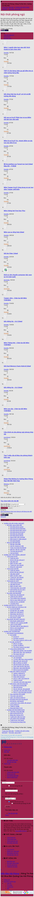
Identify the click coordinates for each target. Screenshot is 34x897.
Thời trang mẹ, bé (12, 841)
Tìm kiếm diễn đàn (12, 760)
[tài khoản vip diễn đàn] (17, 894)
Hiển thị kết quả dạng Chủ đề (22, 803)
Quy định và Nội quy (10, 881)
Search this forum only (17, 802)
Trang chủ (7, 750)
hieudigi (6, 53)
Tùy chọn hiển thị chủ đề (10, 501)
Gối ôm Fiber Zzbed (11, 253)
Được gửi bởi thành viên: (9, 789)
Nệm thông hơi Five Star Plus (14, 211)
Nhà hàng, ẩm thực (12, 853)
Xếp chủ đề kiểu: (5, 506)
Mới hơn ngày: (6, 797)
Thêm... (7, 815)
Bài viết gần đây (11, 762)
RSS (8, 888)
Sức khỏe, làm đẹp (12, 843)
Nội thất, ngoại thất (13, 863)
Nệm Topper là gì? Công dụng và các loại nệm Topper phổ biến (18, 188)
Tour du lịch (10, 849)
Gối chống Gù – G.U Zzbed (13, 321)
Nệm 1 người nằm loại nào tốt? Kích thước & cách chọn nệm (17, 48)
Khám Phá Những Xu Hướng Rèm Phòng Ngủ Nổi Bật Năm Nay (18, 480)
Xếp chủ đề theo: (5, 504)
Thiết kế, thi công (12, 867)
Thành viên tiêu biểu (13, 772)
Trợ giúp (9, 885)
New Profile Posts (12, 777)
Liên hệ (9, 883)
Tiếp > (6, 30)
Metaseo (6, 484)
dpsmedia (6, 280)
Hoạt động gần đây (12, 775)
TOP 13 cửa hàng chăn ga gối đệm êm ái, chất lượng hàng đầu (18, 72)
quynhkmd (7, 437)
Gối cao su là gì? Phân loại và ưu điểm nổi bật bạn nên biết (17, 118)
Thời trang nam (11, 839)
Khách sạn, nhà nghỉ (13, 851)
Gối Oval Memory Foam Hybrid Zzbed (17, 366)
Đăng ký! (3, 517)
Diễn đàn (6, 752)
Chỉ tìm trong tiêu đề (16, 786)
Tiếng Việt (7, 880)
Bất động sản (11, 861)
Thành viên (7, 764)
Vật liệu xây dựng (12, 865)
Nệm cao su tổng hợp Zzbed (14, 232)
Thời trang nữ (11, 837)
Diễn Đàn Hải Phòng (10, 873)
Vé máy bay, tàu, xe (12, 855)
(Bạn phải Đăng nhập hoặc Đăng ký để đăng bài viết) (16, 511)
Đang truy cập (11, 774)
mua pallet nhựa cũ (21, 831)
